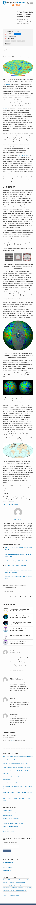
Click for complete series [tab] (12, 50)
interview (26, 885)
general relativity (20, 882)
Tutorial (6, 895)
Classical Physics (7, 810)
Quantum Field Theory (8, 890)
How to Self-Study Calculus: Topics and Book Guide (16, 767)
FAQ (5, 882)
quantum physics (7, 892)
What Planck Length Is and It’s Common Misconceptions (17, 756)
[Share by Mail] (30, 596)
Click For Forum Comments (10, 504)
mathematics (7, 887)
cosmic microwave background (17, 585)
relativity (16, 892)
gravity (13, 885)
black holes (6, 879)
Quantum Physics (7, 815)
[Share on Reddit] (25, 596)
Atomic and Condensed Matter (11, 813)
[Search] (27, 3)
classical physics (16, 879)
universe (8, 84)
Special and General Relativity (11, 818)
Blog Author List (7, 870)
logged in (12, 740)
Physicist (28, 887)
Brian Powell (26, 23)
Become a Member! (8, 862)
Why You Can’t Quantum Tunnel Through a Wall (15, 763)
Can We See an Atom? (9, 760)
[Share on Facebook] (5, 596)
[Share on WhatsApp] (15, 596)
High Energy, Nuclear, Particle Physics (13, 823)
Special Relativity (25, 892)
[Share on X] (10, 596)
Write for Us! (6, 865)
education (25, 879)
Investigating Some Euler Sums (11, 782)
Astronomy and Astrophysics (10, 826)
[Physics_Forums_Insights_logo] (15, 3)
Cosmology (26, 21)
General (11, 882)
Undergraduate (7, 587)
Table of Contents (7, 867)
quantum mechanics (21, 890)
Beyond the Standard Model (10, 821)
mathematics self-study (18, 887)
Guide (20, 885)
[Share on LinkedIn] (20, 596)
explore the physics (22, 155)
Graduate (6, 885)
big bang (5, 108)
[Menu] (31, 3)
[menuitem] (27, 3)
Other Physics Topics (8, 831)
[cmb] (9, 14)
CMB (7, 585)
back (12, 501)
